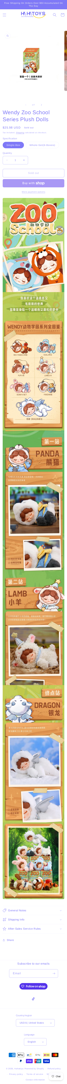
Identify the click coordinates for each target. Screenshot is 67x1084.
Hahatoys (19, 1069)
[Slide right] (41, 105)
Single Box (15, 145)
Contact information (35, 1080)
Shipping (20, 133)
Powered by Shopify (34, 1069)
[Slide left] (26, 105)
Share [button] (10, 940)
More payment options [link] (33, 192)
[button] (4, 15)
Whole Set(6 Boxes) (44, 145)
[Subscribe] (54, 973)
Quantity (7, 153)
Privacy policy (16, 1074)
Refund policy (54, 1069)
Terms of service (34, 1074)
